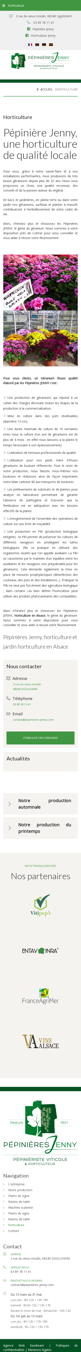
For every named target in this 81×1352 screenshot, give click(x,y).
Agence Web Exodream (26, 1345)
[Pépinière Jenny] (40, 61)
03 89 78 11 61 (22, 704)
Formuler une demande (40, 738)
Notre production (20, 1190)
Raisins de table (19, 1202)
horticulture (16, 5)
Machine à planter (20, 1207)
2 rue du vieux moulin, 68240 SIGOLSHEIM (40, 1258)
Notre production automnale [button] (44, 804)
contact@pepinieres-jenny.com (33, 720)
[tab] (40, 804)
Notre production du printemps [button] (44, 828)
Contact (13, 1231)
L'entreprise (16, 1184)
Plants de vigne (18, 1196)
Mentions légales (40, 1350)
